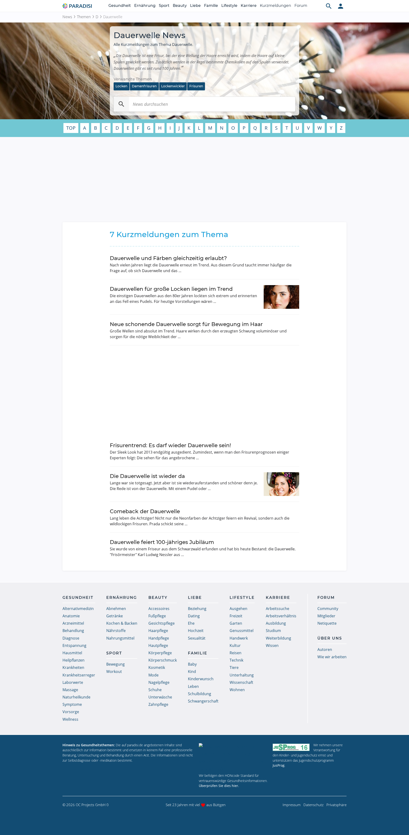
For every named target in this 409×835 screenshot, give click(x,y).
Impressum (292, 804)
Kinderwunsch (200, 678)
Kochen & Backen (121, 623)
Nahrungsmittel (120, 638)
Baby (192, 664)
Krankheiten (73, 667)
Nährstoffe (116, 630)
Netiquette (327, 623)
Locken (121, 86)
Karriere (249, 5)
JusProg (279, 765)
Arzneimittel (73, 623)
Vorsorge (70, 711)
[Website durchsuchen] (329, 6)
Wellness (70, 719)
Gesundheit (119, 5)
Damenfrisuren (144, 86)
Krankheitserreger (78, 675)
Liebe (195, 5)
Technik (236, 660)
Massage (70, 689)
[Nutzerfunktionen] (341, 6)
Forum (300, 5)
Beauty (180, 5)
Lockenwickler (173, 86)
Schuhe (155, 689)
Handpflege (158, 638)
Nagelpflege (158, 682)
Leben (193, 686)
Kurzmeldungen (275, 5)
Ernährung (145, 5)
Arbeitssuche (277, 608)
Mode (153, 675)
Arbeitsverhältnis (281, 616)
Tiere (234, 667)
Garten (236, 623)
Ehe (191, 623)
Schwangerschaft (203, 701)
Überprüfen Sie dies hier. (219, 785)
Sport (164, 5)
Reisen (235, 652)
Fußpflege (157, 616)
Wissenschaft (241, 682)
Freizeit (236, 616)
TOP (71, 128)
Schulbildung (199, 693)
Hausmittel (72, 652)
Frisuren (196, 86)
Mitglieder (326, 616)
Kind (192, 671)
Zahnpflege (158, 704)
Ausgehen (238, 608)
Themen (84, 16)
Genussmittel (241, 630)
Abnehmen (116, 608)
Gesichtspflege (161, 623)
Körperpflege (160, 652)
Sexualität (196, 638)
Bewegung (115, 664)
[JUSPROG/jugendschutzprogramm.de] (291, 747)
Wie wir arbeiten (332, 656)
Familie (211, 5)
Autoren (324, 649)
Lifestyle (229, 5)
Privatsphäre (336, 804)
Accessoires (158, 608)
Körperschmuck (162, 660)
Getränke (114, 616)
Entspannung (74, 645)
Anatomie (71, 616)
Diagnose (70, 638)
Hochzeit (196, 630)
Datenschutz (313, 804)
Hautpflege (158, 645)
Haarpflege (158, 630)
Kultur (235, 645)
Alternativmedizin (78, 608)
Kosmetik (156, 667)
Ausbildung (276, 623)
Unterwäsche (160, 697)
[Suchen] (121, 104)
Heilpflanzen (73, 660)
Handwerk (239, 638)
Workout (114, 671)
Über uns (329, 638)
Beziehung (197, 608)
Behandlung (73, 630)
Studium (273, 630)
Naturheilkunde (76, 697)
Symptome (72, 704)
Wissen (272, 645)
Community (327, 608)
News (67, 16)
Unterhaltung (242, 675)
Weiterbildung (278, 638)
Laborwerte (72, 682)
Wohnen (237, 689)
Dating (194, 616)
